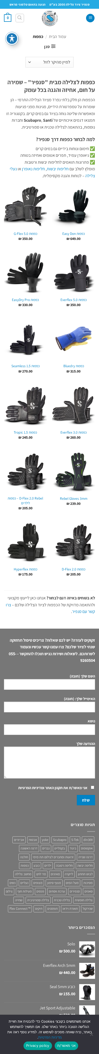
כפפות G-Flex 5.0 (25, 233)
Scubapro (60, 839)
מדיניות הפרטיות (50, 1037)
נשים (13, 883)
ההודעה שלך (85, 743)
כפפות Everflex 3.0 (73, 432)
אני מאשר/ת (66, 1045)
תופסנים (52, 908)
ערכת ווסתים (57, 891)
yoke (45, 839)
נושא (91, 720)
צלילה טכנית (62, 900)
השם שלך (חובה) (82, 676)
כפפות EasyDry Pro (25, 300)
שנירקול (88, 908)
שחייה (18, 900)
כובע (37, 865)
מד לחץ (41, 874)
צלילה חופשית (84, 900)
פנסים (40, 891)
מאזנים (55, 874)
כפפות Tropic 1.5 (25, 432)
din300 (88, 839)
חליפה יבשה (85, 865)
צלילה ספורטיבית (38, 900)
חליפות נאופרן (33, 169)
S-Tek (75, 839)
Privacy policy (37, 1045)
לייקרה (69, 874)
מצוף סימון (54, 883)
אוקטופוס (87, 848)
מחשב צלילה (23, 874)
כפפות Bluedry (73, 366)
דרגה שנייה (85, 857)
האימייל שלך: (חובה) (79, 698)
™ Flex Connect (20, 908)
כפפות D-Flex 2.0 (73, 569)
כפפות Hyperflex (25, 569)
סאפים (88, 891)
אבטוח (33, 839)
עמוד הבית (57, 36)
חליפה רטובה (64, 865)
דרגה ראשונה (29, 848)
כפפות (25, 865)
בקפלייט (59, 848)
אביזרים (19, 839)
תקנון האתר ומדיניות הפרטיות (40, 787)
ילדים (47, 865)
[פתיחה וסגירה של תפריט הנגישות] (12, 38)
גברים (46, 848)
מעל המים (72, 883)
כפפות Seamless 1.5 (25, 366)
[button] (90, 18)
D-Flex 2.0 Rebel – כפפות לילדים (25, 500)
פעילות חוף (24, 891)
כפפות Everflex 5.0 (73, 300)
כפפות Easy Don (73, 233)
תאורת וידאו (70, 908)
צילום (9, 891)
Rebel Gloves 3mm (73, 498)
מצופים (38, 883)
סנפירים (75, 891)
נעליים (24, 883)
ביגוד (73, 848)
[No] (92, 1036)
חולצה (24, 857)
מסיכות (88, 883)
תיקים (39, 908)
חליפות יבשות (58, 169)
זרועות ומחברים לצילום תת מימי (53, 857)
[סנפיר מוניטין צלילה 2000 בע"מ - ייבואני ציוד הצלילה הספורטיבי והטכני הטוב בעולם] (49, 18)
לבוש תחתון (85, 874)
